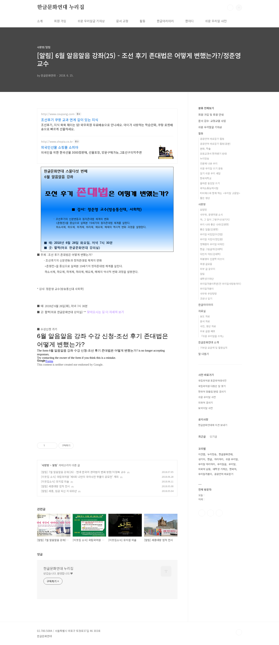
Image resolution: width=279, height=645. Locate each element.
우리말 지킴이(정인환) (211, 239)
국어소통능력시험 (209, 188)
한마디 (189, 21)
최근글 (202, 436)
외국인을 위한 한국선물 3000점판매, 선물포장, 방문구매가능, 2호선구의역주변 (91, 152)
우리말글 (221, 464)
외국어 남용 (204, 469)
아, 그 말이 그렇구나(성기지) (215, 219)
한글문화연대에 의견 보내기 (212, 425)
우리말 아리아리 (206, 464)
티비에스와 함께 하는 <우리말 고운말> (220, 193)
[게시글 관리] (53, 445)
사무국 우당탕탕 (208, 293)
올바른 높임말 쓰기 (210, 183)
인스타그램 (210, 513)
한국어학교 (205, 178)
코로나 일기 (206, 298)
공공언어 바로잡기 (223, 474)
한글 (209, 459)
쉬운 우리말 (232, 459)
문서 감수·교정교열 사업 (212, 121)
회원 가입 (60, 21)
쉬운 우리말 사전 (216, 21)
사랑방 (45, 465)
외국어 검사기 (205, 402)
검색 (230, 7)
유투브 (219, 513)
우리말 (232, 464)
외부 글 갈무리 (207, 269)
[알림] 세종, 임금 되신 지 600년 (59, 491)
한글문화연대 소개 (208, 342)
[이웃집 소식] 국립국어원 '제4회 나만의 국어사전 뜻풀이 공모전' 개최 (80, 477)
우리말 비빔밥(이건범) (211, 234)
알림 (54, 465)
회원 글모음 (206, 264)
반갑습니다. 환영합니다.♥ (58, 573)
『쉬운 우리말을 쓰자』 (212, 336)
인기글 (213, 436)
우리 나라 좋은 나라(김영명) (214, 224)
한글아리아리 (165, 21)
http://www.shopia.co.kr (57, 141)
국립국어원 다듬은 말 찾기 (212, 386)
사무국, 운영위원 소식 (211, 214)
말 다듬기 (203, 354)
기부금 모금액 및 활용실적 (213, 347)
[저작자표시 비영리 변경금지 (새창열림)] (79, 445)
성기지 (201, 459)
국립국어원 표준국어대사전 (212, 380)
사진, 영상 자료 (208, 326)
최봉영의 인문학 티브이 (212, 259)
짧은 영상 (205, 198)
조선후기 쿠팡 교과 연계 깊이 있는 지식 (69, 119)
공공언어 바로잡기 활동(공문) (215, 143)
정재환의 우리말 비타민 (212, 244)
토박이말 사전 (205, 408)
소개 (40, 21)
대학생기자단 (207, 279)
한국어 (232, 469)
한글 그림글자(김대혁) (211, 249)
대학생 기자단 (220, 469)
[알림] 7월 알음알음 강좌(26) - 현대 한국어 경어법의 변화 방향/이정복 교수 (83, 472)
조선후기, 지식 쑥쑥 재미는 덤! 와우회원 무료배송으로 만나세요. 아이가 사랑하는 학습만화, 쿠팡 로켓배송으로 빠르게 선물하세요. (107, 127)
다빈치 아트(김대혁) (210, 254)
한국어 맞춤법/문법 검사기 (212, 391)
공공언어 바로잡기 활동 (212, 139)
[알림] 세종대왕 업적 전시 (55, 486)
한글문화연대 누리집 (60, 7)
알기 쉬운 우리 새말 (210, 173)
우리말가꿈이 (207, 288)
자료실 (202, 311)
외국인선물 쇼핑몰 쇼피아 (59, 147)
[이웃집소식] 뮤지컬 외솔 (55, 481)
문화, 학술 (205, 148)
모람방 (203, 209)
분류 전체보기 (206, 108)
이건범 (201, 454)
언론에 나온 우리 (209, 163)
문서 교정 (122, 21)
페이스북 (201, 513)
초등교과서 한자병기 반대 (213, 153)
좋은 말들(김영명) (209, 229)
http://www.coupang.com (57, 114)
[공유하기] (48, 445)
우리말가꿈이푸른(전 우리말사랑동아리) (220, 283)
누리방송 (204, 158)
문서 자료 (205, 321)
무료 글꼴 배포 (207, 331)
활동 (142, 21)
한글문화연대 (225, 454)
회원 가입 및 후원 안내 (211, 114)
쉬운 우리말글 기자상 (91, 21)
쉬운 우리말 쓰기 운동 (211, 168)
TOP (239, 632)
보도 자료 (205, 316)
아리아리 (218, 459)
